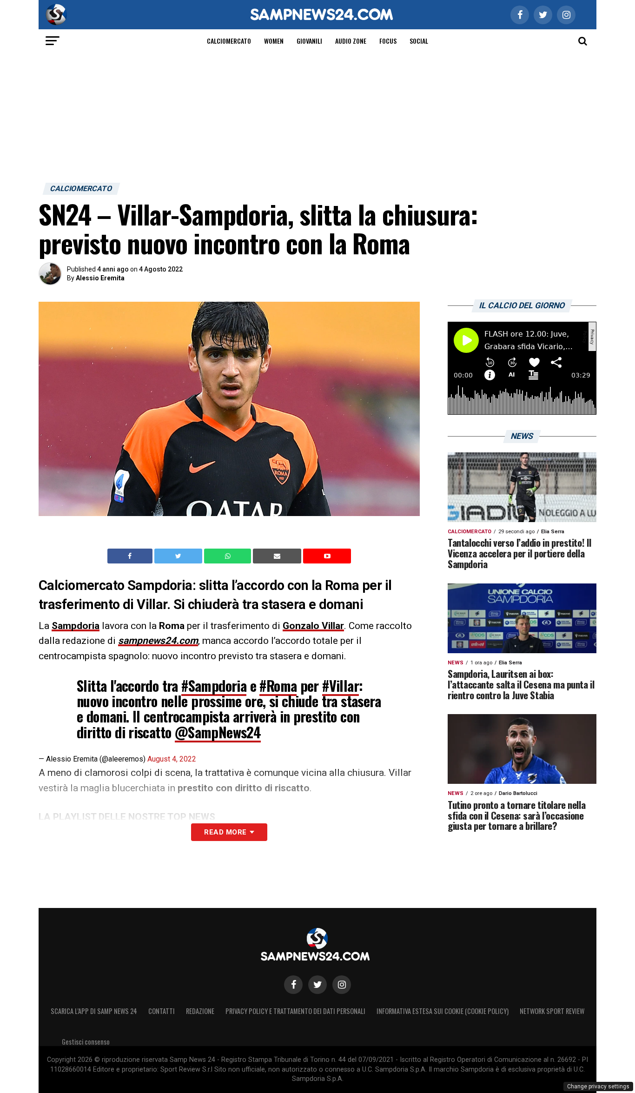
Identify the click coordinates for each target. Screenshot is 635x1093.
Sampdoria (75, 625)
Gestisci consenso (86, 1042)
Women (274, 41)
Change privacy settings (598, 1086)
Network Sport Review (552, 1011)
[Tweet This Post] (179, 556)
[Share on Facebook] (131, 556)
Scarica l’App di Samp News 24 (94, 1011)
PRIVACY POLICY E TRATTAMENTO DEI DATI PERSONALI (295, 1011)
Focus (388, 41)
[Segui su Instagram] (341, 984)
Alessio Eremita (100, 278)
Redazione (200, 1011)
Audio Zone (350, 41)
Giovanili (309, 41)
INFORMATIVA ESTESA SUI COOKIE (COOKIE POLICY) (443, 1011)
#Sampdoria (213, 685)
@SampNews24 (218, 732)
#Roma (278, 685)
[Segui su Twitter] (317, 984)
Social (419, 41)
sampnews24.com (158, 640)
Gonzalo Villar (313, 625)
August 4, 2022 (171, 759)
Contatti (161, 1011)
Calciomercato (229, 41)
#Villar (340, 685)
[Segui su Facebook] (293, 984)
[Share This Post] (228, 556)
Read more (225, 832)
